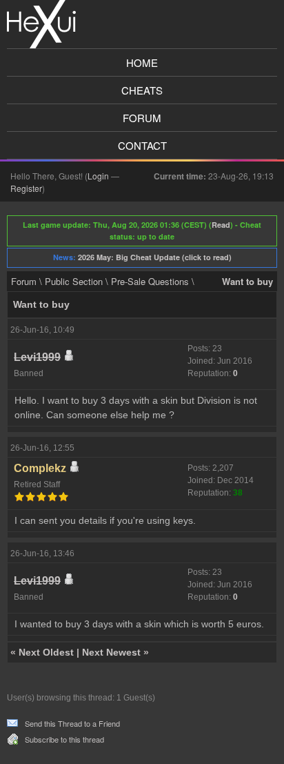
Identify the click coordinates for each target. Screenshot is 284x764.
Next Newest (111, 652)
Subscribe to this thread (64, 739)
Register (26, 188)
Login (98, 176)
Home (142, 62)
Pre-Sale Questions (150, 281)
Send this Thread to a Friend (72, 723)
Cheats (142, 90)
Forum (142, 117)
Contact (142, 145)
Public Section (74, 281)
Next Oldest (46, 652)
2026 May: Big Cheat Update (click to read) (155, 257)
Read (221, 224)
